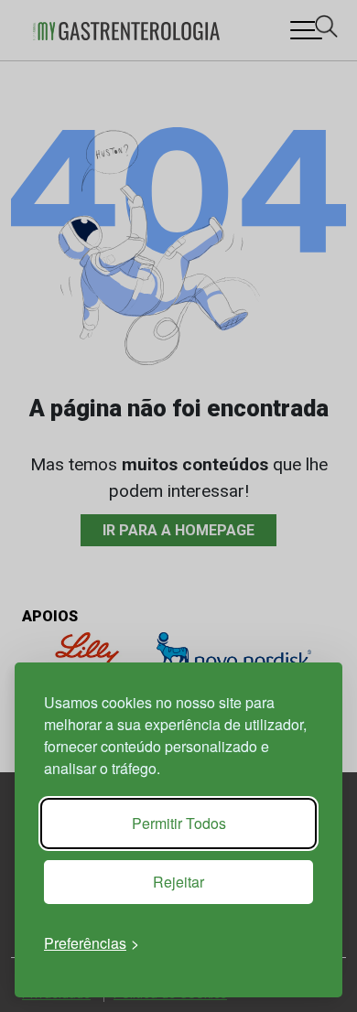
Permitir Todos (179, 823)
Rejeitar (178, 881)
